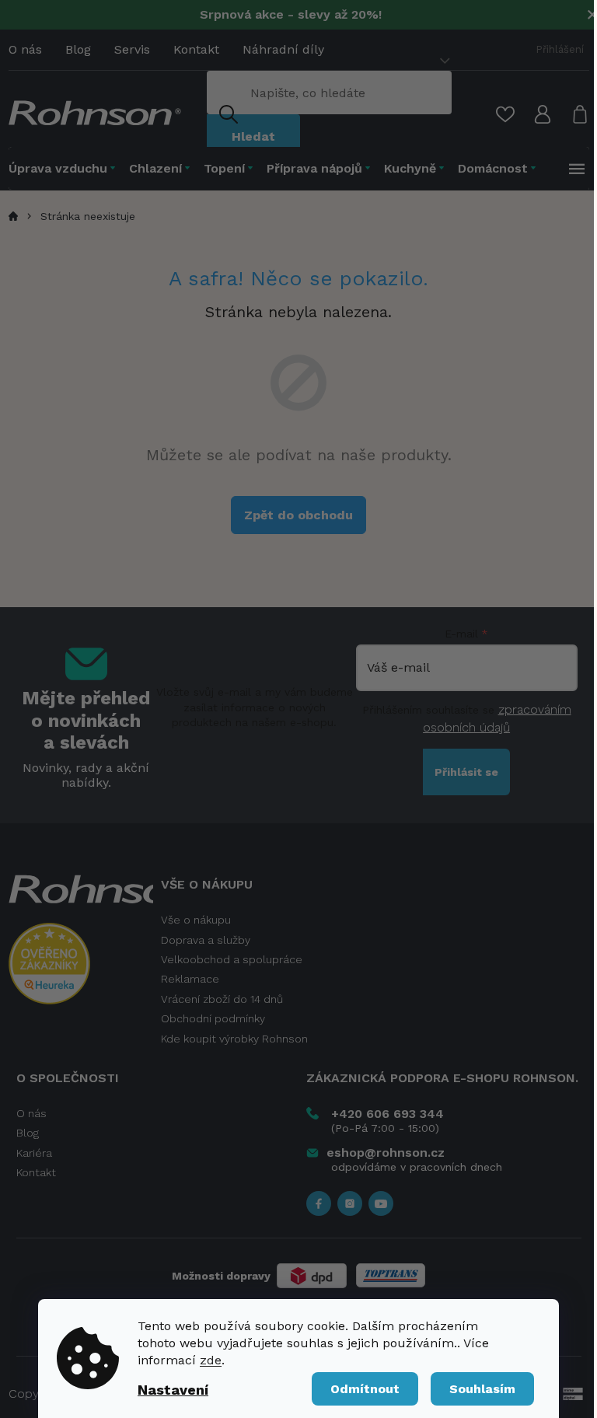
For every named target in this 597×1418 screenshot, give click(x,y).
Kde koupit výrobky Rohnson (234, 1038)
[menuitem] (65, 168)
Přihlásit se (466, 772)
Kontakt (196, 49)
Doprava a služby (205, 940)
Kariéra (34, 1153)
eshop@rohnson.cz (385, 1152)
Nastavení (173, 1389)
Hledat (253, 136)
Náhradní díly (283, 49)
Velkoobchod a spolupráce (231, 959)
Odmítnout (365, 1388)
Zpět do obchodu (298, 515)
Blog (78, 49)
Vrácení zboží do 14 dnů (222, 999)
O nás (25, 49)
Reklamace (190, 979)
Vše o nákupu (196, 919)
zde (211, 1360)
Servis (132, 49)
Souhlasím (482, 1388)
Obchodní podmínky (213, 1018)
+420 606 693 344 (387, 1113)
